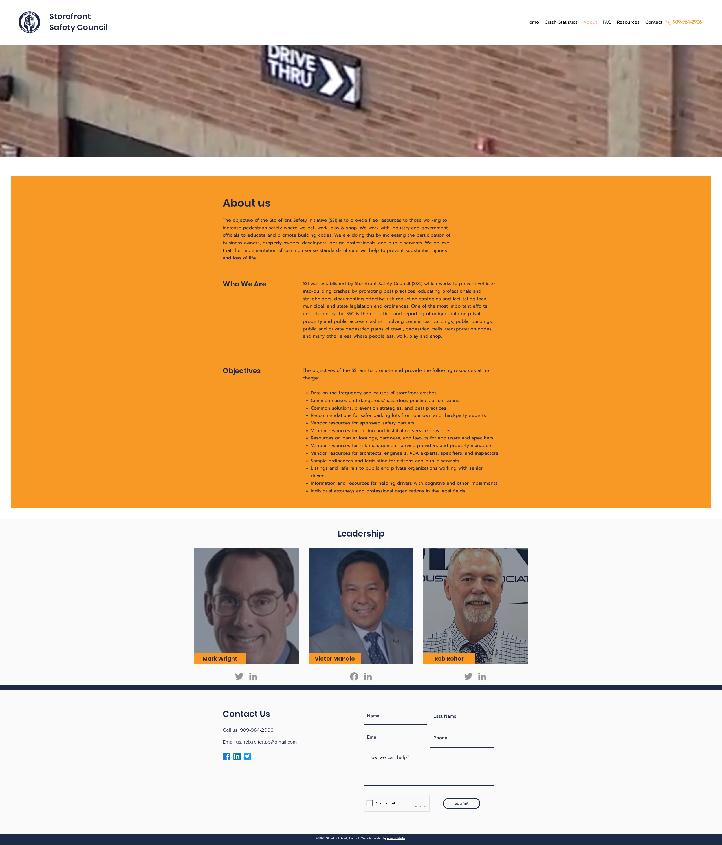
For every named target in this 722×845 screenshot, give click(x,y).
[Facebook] (354, 676)
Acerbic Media (396, 838)
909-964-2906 (257, 730)
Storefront (70, 16)
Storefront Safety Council (382, 283)
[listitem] (246, 606)
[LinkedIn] (253, 676)
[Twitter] (239, 676)
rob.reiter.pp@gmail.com (270, 742)
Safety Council (78, 27)
